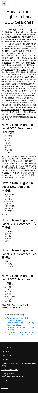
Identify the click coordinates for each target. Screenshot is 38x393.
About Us (4, 388)
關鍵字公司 (26, 39)
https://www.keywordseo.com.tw (12, 376)
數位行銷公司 (12, 32)
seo (17, 107)
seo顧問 (9, 93)
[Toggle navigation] (33, 4)
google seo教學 (13, 65)
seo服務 (8, 44)
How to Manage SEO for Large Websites (21, 332)
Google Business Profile (9, 370)
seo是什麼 (24, 112)
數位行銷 (33, 39)
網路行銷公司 (15, 77)
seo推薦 (20, 32)
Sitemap (4, 380)
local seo (8, 175)
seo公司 (17, 74)
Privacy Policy (6, 384)
